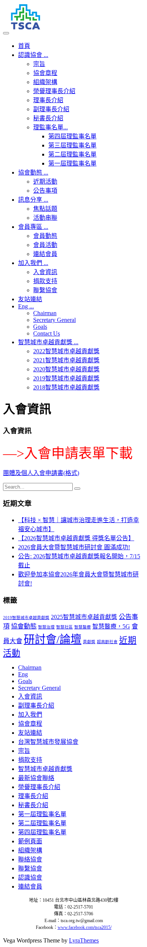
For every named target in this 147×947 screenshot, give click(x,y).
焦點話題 (45, 208)
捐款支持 (45, 281)
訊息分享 (33, 199)
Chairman (45, 313)
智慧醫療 (82, 627)
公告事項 (45, 190)
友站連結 (30, 299)
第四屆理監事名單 (72, 136)
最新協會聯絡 (36, 778)
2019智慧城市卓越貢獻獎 (66, 378)
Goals (40, 326)
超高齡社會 (107, 642)
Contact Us (46, 333)
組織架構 (45, 82)
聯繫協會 (45, 290)
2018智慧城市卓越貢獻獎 (66, 387)
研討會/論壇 (52, 639)
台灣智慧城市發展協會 (48, 742)
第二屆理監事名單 (72, 154)
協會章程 (45, 73)
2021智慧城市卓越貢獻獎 (66, 360)
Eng (26, 306)
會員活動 (45, 245)
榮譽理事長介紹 (54, 91)
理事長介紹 (48, 100)
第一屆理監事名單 (72, 163)
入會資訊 (45, 272)
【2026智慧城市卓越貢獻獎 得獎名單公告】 (76, 538)
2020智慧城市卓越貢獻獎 (66, 369)
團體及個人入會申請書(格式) (41, 473)
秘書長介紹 (48, 118)
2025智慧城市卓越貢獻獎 (84, 617)
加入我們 (33, 263)
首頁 (24, 46)
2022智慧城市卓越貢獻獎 (66, 351)
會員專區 (33, 227)
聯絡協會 (30, 859)
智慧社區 (64, 627)
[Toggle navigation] (6, 33)
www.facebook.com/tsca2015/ (85, 927)
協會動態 (33, 172)
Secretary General (54, 320)
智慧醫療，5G (111, 626)
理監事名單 (50, 127)
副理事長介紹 (51, 109)
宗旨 (39, 64)
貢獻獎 (89, 642)
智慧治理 (46, 627)
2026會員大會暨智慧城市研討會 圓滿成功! (74, 547)
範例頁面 (30, 841)
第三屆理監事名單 (72, 145)
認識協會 (33, 55)
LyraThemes (84, 940)
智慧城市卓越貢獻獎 (48, 342)
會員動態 (45, 236)
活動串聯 (45, 218)
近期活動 (45, 181)
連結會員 (45, 254)
